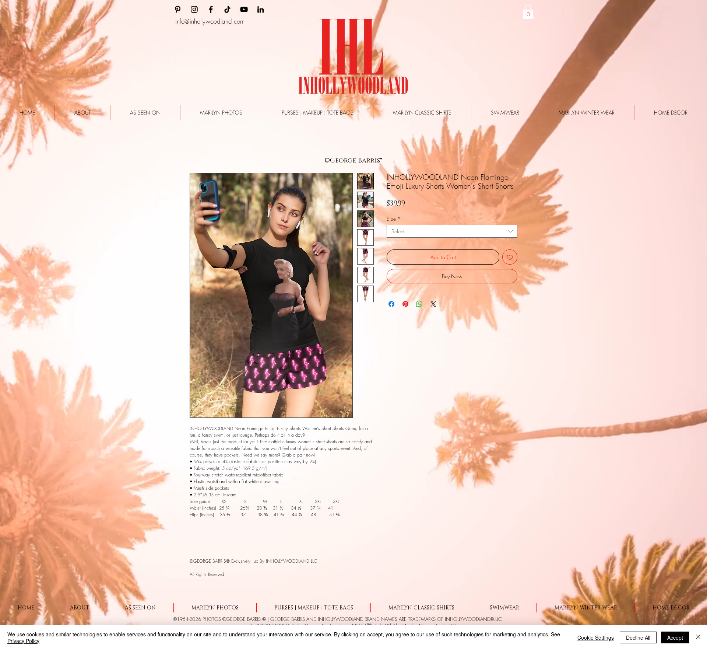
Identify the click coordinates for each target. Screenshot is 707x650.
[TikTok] (227, 9)
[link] (528, 12)
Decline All (638, 637)
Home (195, 148)
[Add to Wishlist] (509, 258)
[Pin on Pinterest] (405, 305)
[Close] (698, 637)
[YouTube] (244, 9)
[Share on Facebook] (391, 305)
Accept (675, 637)
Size (394, 220)
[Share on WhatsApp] (419, 305)
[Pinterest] (177, 9)
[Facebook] (210, 9)
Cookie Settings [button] (595, 637)
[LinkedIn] (260, 9)
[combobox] (452, 233)
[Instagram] (194, 9)
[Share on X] (433, 305)
